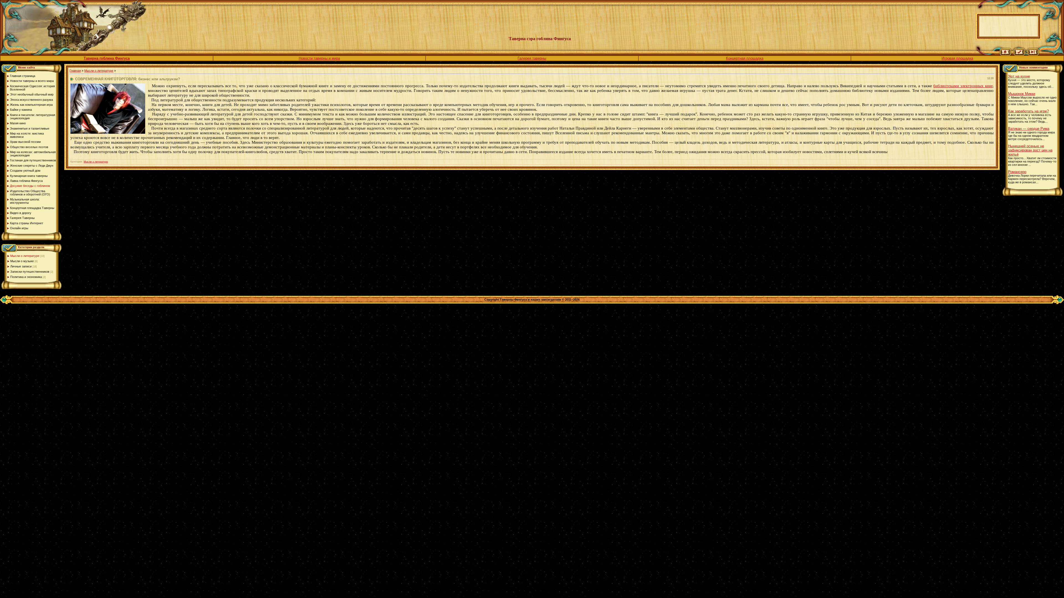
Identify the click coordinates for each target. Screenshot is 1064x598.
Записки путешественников (29, 271)
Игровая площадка (957, 58)
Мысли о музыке (22, 261)
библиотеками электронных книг (963, 86)
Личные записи (21, 266)
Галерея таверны (532, 58)
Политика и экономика (26, 277)
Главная (75, 70)
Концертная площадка (744, 58)
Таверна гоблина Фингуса (107, 58)
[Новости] (1019, 54)
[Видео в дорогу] (1033, 54)
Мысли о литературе (24, 255)
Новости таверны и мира (319, 58)
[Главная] (1005, 54)
